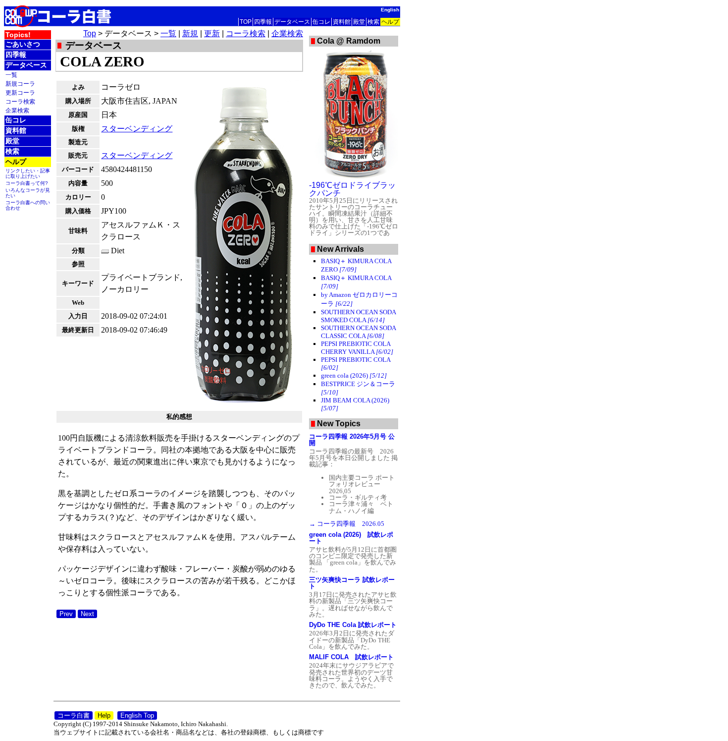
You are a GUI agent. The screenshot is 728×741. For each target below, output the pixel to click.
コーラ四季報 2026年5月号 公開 (352, 440)
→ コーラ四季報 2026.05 (346, 523)
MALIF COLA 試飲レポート (351, 657)
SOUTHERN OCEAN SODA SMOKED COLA (358, 316)
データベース (292, 21)
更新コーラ (20, 92)
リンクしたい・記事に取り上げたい (27, 173)
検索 (373, 21)
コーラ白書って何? (26, 183)
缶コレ (321, 21)
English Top (137, 715)
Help (104, 715)
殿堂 (359, 21)
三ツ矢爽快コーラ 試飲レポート (352, 583)
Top (89, 33)
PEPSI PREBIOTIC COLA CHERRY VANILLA (357, 347)
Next (87, 614)
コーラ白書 (73, 715)
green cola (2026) (354, 375)
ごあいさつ (22, 44)
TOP (246, 21)
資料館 (342, 21)
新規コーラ (20, 83)
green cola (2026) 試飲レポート (351, 538)
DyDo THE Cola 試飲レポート (353, 624)
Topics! (18, 35)
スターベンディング (136, 128)
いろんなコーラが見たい (27, 192)
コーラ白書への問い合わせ (27, 205)
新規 (190, 33)
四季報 (263, 21)
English (390, 9)
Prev (66, 614)
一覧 (11, 74)
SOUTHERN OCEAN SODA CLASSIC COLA (358, 332)
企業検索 (17, 110)
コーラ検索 (20, 101)
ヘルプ (390, 21)
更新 (212, 33)
